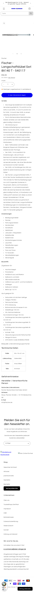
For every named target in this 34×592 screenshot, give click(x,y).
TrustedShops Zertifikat (11, 504)
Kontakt (6, 530)
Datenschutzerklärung (11, 521)
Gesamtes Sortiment (10, 467)
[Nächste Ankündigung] (31, 3)
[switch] (4, 589)
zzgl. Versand (11, 77)
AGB (5, 513)
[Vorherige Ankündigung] (3, 3)
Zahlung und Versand (10, 534)
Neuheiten (7, 480)
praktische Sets (9, 475)
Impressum (7, 508)
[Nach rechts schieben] (21, 54)
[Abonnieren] (28, 443)
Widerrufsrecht (8, 525)
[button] (4, 9)
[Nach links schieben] (13, 54)
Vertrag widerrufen (12, 488)
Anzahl (3, 80)
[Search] (31, 13)
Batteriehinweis (9, 517)
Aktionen (6, 471)
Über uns (6, 500)
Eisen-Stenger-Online (14, 587)
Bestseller (7, 484)
